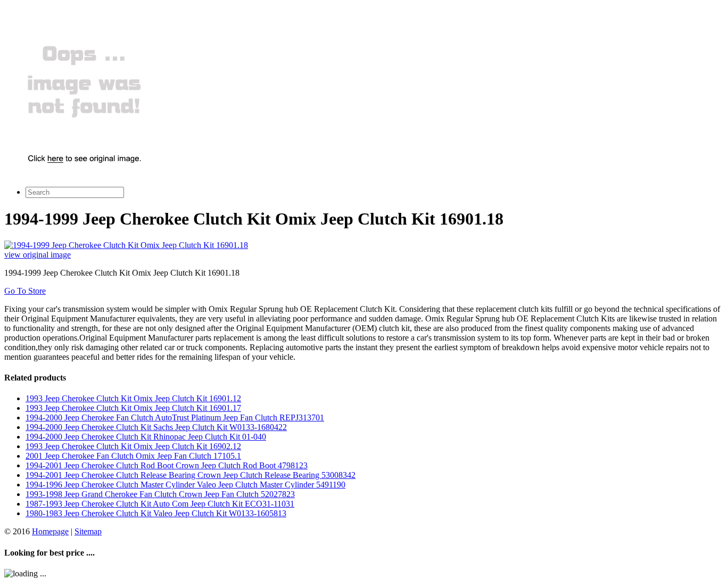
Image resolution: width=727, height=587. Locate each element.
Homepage (50, 531)
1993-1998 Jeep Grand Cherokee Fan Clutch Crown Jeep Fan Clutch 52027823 (160, 494)
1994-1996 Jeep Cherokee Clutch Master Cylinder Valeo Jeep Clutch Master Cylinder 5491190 (185, 484)
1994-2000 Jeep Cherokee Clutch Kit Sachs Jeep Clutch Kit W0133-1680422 (156, 427)
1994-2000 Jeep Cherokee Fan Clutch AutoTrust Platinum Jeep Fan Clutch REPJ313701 (175, 417)
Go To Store (25, 290)
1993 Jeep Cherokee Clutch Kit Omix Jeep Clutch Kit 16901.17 (133, 407)
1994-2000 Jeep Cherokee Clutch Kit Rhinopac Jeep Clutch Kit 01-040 (146, 436)
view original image (37, 254)
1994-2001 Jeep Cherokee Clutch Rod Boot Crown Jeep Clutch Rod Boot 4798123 (167, 465)
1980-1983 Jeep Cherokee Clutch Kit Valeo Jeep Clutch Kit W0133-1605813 (156, 513)
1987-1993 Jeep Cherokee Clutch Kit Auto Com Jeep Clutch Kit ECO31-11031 (160, 503)
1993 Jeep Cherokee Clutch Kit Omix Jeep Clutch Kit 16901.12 (133, 398)
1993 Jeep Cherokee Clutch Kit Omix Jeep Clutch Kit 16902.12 (133, 446)
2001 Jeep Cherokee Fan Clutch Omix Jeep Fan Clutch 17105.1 (133, 455)
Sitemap (88, 531)
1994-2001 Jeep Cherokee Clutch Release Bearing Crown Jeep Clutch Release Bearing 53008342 (191, 474)
